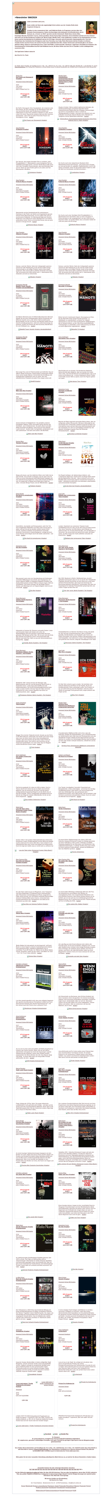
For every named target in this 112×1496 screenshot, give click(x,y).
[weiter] (31, 117)
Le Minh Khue (20, 1277)
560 (65, 1469)
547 (30, 1469)
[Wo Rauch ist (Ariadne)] (87, 781)
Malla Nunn (62, 441)
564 (75, 1469)
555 (51, 1469)
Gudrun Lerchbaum (64, 755)
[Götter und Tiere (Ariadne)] (87, 1199)
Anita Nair (19, 1330)
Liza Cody (19, 389)
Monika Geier (62, 75)
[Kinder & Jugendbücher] (40, 1486)
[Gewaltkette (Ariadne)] (44, 1356)
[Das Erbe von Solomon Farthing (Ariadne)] (44, 885)
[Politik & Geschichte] (42, 1487)
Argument (19, 1389)
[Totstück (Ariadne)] (44, 467)
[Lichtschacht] (87, 1356)
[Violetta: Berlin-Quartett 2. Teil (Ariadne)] (44, 624)
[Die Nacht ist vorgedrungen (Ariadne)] (44, 520)
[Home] (23, 1486)
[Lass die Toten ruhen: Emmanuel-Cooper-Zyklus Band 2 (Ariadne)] (44, 833)
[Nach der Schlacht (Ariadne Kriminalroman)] (44, 1303)
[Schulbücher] (61, 1487)
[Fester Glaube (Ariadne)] (87, 1042)
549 (36, 1469)
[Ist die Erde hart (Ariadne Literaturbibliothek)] (87, 467)
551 (41, 1469)
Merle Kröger (62, 1277)
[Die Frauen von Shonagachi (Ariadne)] (44, 102)
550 (38, 1469)
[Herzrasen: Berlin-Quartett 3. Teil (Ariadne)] (87, 624)
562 (70, 1469)
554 (49, 1469)
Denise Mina (20, 441)
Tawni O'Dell (62, 964)
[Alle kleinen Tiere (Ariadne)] (87, 363)
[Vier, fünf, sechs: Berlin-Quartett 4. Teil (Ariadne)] (87, 571)
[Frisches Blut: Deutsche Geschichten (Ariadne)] (44, 1147)
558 (59, 1469)
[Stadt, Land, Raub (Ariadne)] (44, 1094)
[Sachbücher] (53, 1487)
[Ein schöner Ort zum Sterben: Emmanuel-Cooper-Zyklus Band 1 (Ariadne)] (87, 1147)
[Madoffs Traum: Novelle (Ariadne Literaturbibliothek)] (44, 310)
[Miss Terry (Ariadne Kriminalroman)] (87, 1094)
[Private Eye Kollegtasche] (87, 1382)
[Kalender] (83, 1486)
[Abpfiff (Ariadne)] (44, 363)
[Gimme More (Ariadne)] (44, 938)
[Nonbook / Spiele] (53, 1486)
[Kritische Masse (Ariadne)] (44, 206)
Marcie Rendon (20, 1068)
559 (62, 1469)
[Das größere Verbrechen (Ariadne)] (44, 781)
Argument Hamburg (64, 1334)
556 (54, 1469)
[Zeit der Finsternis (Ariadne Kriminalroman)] (44, 1251)
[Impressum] (68, 1490)
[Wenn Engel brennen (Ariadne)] (87, 990)
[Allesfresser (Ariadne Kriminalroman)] (44, 990)
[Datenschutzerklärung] (52, 1490)
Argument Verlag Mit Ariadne (24, 82)
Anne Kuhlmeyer (21, 1016)
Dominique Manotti (21, 284)
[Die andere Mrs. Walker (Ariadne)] (87, 885)
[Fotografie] (62, 1486)
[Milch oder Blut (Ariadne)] (44, 415)
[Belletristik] (29, 1486)
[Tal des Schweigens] (87, 833)
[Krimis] (88, 1486)
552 (44, 1469)
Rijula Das (19, 75)
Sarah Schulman (21, 702)
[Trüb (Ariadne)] (44, 729)
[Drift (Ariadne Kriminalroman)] (44, 1043)
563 (72, 1469)
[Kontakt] (62, 1490)
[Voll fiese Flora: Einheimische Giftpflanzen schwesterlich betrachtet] (87, 724)
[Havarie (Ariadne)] (87, 1303)
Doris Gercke (20, 493)
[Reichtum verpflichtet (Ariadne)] (87, 415)
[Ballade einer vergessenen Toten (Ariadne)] (87, 520)
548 (33, 1469)
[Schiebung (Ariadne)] (44, 154)
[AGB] (74, 1490)
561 (67, 1469)
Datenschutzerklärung (20, 67)
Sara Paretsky (20, 128)
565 (78, 1469)
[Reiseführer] (70, 1486)
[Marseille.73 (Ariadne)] (87, 311)
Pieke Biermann (63, 546)
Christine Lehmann (21, 964)
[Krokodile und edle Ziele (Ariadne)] (87, 938)
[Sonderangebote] (70, 1487)
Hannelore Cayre (64, 389)
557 (57, 1469)
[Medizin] (77, 1486)
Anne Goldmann (63, 337)
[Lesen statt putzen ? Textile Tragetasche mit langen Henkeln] (45, 1385)
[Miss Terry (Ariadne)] (87, 676)
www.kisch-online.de (32, 1472)
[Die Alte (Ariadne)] (44, 572)
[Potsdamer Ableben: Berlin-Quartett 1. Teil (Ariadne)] (44, 676)
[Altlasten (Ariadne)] (44, 258)
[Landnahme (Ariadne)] (87, 154)
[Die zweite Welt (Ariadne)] (44, 1199)
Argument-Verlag (64, 1386)
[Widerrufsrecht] (40, 1490)
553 (46, 1469)
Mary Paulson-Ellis (21, 859)
